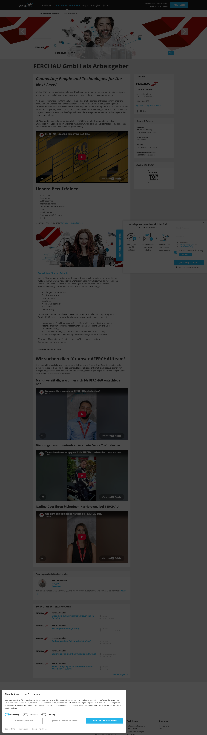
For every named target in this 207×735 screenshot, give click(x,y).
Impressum (23, 729)
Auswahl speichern (24, 721)
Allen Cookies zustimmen (104, 720)
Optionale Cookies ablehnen (64, 721)
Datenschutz (10, 729)
